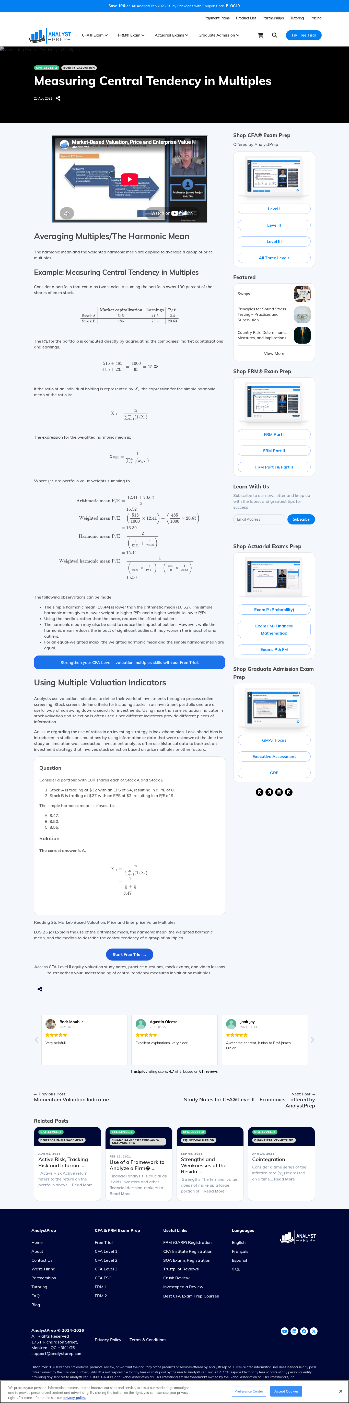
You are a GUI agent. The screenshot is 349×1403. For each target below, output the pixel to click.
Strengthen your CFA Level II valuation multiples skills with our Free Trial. (130, 662)
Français (240, 1251)
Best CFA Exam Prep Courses (191, 1296)
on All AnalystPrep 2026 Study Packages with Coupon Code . (174, 6)
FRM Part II (274, 450)
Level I (274, 208)
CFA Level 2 (106, 1260)
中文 (236, 1268)
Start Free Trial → (130, 954)
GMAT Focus (274, 740)
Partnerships (273, 18)
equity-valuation (79, 67)
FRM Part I (274, 434)
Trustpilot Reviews (181, 1268)
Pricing (316, 18)
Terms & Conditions (148, 1339)
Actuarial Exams (170, 35)
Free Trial (104, 1242)
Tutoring (297, 18)
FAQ (35, 1295)
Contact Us (42, 1260)
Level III (274, 241)
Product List (246, 18)
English (239, 1242)
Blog (35, 1304)
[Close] (340, 1391)
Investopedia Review (183, 1286)
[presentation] (129, 315)
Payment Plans (217, 18)
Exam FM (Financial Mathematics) (274, 629)
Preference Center (249, 1391)
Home (37, 1242)
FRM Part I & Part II (274, 467)
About (37, 1251)
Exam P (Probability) (274, 609)
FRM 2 (101, 1295)
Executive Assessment (274, 756)
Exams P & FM (274, 649)
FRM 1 (101, 1286)
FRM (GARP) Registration (187, 1242)
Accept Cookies (286, 1391)
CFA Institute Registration (187, 1251)
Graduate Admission (217, 35)
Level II (274, 225)
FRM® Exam (129, 35)
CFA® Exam (93, 35)
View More (274, 353)
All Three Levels (274, 257)
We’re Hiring (43, 1268)
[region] (174, 1391)
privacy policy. (74, 1398)
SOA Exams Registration (186, 1260)
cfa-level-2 (46, 67)
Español (239, 1260)
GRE (274, 772)
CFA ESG (103, 1277)
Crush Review (176, 1277)
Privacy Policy (108, 1339)
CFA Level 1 (106, 1251)
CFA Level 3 (106, 1268)
